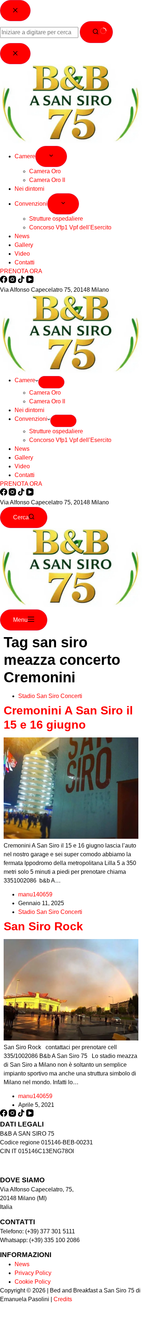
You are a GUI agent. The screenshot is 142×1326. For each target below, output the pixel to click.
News (22, 449)
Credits (63, 1299)
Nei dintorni (29, 410)
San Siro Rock (47, 926)
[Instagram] (13, 494)
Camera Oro (45, 392)
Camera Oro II (47, 401)
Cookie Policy (33, 1282)
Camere (25, 380)
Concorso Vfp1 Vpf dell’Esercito (70, 440)
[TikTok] (21, 494)
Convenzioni (31, 419)
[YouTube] (29, 494)
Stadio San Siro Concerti (50, 696)
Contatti (25, 475)
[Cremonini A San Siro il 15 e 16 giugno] (71, 837)
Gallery (24, 457)
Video (22, 466)
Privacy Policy (33, 1273)
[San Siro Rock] (71, 1038)
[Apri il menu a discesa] (51, 382)
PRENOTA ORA (21, 484)
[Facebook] (4, 494)
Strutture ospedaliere (56, 431)
